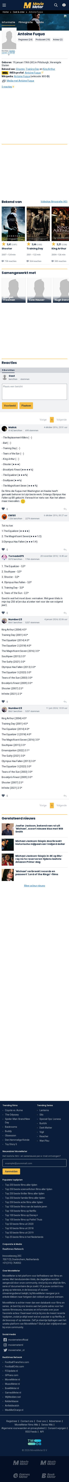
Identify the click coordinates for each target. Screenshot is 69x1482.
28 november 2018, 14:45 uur (53, 556)
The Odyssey (12, 1114)
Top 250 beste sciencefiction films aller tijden (28, 1189)
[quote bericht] (64, 509)
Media (40, 22)
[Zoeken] (56, 5)
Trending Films (10, 1105)
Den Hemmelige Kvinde (17, 1140)
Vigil (42, 1132)
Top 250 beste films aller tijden (21, 1184)
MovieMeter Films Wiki (26, 1424)
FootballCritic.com (14, 1366)
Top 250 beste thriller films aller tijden (24, 1193)
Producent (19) (43, 39)
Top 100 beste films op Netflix (20, 1211)
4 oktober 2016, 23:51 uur (55, 427)
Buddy (8, 1131)
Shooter (20, 69)
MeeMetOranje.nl (14, 1410)
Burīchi (43, 1123)
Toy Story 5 (11, 1144)
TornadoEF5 (16, 556)
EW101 (12, 515)
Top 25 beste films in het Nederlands (24, 1237)
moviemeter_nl (16, 1350)
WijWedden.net (13, 1397)
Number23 (15, 619)
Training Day (32, 69)
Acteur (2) (58, 39)
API (42, 1431)
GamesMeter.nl (13, 1392)
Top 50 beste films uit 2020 (19, 1224)
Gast (12, 376)
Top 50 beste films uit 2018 (19, 1228)
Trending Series (45, 1105)
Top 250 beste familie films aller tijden (25, 1198)
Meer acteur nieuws (34, 885)
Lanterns (44, 1110)
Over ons (41, 1421)
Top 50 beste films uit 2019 (19, 1232)
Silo (41, 1114)
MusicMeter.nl (12, 1384)
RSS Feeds (31, 1431)
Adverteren (55, 1421)
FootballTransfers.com (17, 1362)
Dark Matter (46, 1127)
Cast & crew (18, 12)
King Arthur (49, 69)
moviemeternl (15, 1345)
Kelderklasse (11, 1401)
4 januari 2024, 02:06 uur (55, 619)
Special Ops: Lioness (50, 1119)
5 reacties (7, 86)
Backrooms (11, 1126)
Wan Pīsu (44, 1140)
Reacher (44, 1136)
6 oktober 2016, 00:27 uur (55, 515)
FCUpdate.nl (11, 1371)
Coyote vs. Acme (14, 1110)
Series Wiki (47, 1424)
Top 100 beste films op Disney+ (21, 1215)
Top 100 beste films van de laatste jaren (26, 1206)
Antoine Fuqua (33, 72)
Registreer (11, 1421)
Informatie (8, 22)
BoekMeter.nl (12, 1388)
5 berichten (8, 370)
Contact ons (27, 1421)
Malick (12, 427)
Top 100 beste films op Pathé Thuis (23, 1219)
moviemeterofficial (18, 1339)
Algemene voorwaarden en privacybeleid (23, 1428)
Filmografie (26, 22)
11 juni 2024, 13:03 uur (56, 708)
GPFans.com (11, 1375)
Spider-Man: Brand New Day (17, 1121)
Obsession (10, 1135)
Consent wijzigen (57, 1428)
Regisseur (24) (25, 39)
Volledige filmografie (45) (54, 201)
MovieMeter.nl (12, 1379)
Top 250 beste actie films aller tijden (24, 1202)
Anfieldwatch (12, 1405)
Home (6, 12)
